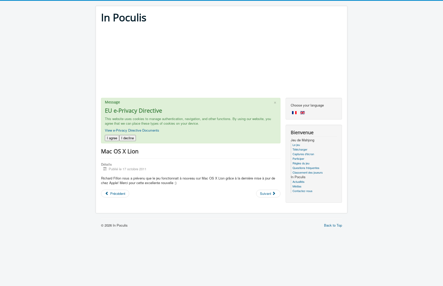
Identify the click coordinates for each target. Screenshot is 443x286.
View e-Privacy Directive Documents (132, 130)
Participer (298, 158)
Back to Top (333, 225)
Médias (297, 186)
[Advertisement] (221, 62)
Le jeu (296, 145)
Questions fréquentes (306, 168)
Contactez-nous (303, 191)
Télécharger (300, 149)
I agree (112, 137)
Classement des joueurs (308, 172)
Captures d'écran (303, 154)
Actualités (299, 181)
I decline (127, 137)
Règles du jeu (301, 163)
